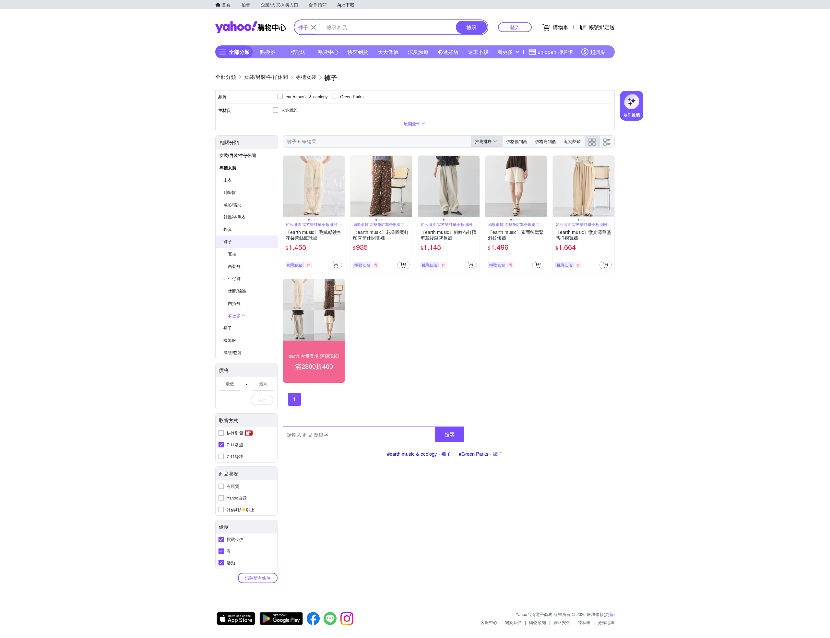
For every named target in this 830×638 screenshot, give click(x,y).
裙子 (227, 328)
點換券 (268, 51)
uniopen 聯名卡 (555, 51)
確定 (262, 400)
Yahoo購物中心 (250, 27)
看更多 (505, 51)
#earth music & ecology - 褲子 (419, 453)
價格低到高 (516, 141)
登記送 (298, 51)
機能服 (229, 340)
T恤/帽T (230, 192)
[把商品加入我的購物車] (336, 265)
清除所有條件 (257, 578)
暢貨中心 (328, 51)
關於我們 (513, 622)
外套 (227, 229)
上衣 (227, 180)
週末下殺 (478, 51)
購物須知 (537, 622)
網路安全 (561, 622)
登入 (515, 27)
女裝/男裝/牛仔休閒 (237, 155)
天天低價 (388, 51)
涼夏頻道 (418, 51)
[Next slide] (340, 186)
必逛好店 (448, 51)
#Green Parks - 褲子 (481, 453)
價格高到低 (545, 141)
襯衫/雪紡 (232, 204)
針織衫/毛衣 (234, 217)
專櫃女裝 (227, 167)
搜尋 (450, 434)
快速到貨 (358, 51)
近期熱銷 (572, 141)
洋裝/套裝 (232, 352)
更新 (609, 614)
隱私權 (584, 622)
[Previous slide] (287, 186)
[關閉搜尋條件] (313, 27)
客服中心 (488, 622)
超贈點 (598, 51)
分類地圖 (606, 622)
